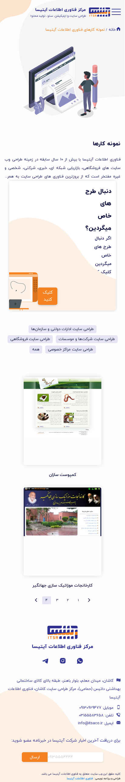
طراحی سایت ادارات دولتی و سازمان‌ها (62, 329)
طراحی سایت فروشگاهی (30, 339)
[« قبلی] (89, 600)
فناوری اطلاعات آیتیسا (80, 778)
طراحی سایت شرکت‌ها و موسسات (87, 339)
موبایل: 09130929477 (96, 708)
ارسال (35, 757)
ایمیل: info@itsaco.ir (95, 723)
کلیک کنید (47, 296)
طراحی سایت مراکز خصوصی (70, 349)
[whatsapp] (79, 663)
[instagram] (62, 663)
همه (35, 349)
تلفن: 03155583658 (96, 715)
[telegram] (45, 663)
